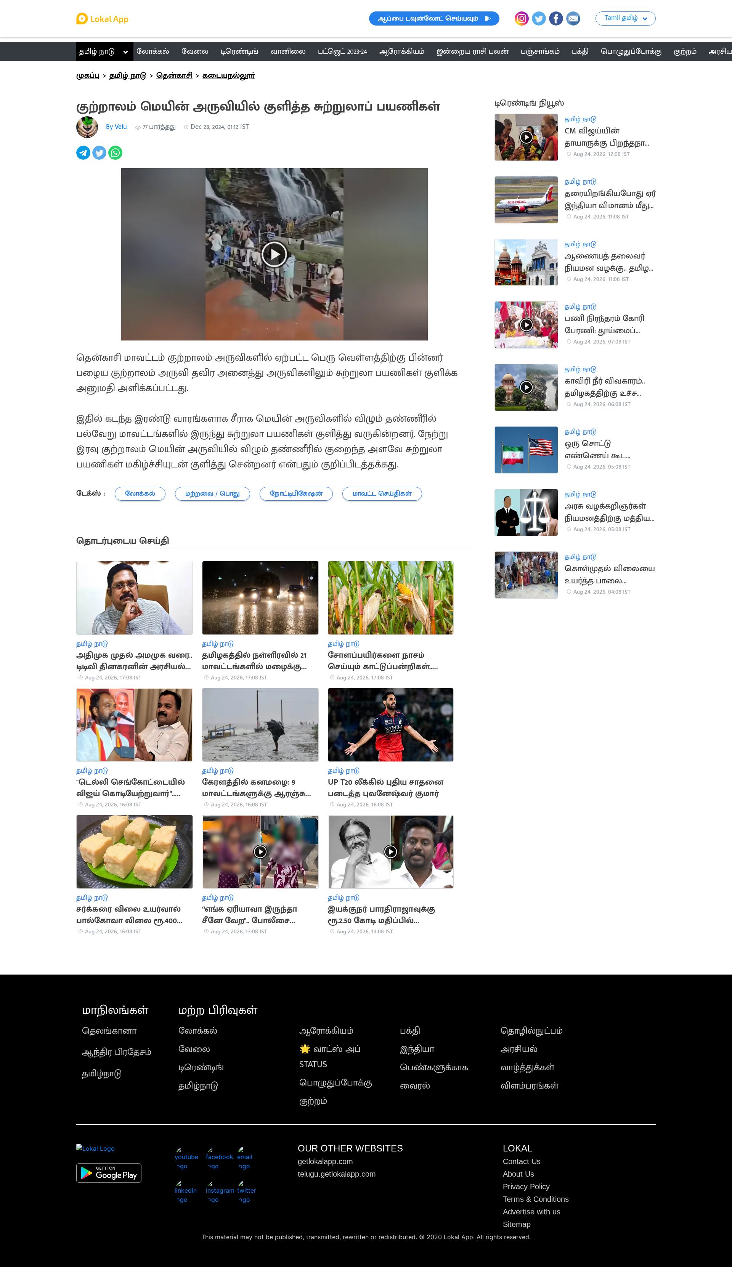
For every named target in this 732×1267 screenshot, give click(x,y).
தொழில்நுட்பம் (532, 1031)
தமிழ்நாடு (102, 1073)
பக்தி (410, 1031)
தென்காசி (174, 75)
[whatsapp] (116, 157)
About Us (518, 1174)
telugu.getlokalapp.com (337, 1174)
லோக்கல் (197, 1031)
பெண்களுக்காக (434, 1067)
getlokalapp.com (325, 1161)
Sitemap (517, 1224)
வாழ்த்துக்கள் (527, 1067)
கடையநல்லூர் (228, 75)
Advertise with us (531, 1212)
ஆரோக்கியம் (326, 1031)
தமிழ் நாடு (97, 51)
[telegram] (84, 157)
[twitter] (100, 157)
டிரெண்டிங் (201, 1067)
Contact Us (522, 1161)
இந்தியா (417, 1049)
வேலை (194, 1049)
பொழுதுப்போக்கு (335, 1082)
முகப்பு (88, 75)
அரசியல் (519, 1049)
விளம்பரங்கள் (530, 1086)
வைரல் (415, 1086)
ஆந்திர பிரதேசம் (116, 1052)
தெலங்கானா (109, 1031)
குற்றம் (313, 1101)
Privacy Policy (526, 1186)
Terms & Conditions (536, 1199)
